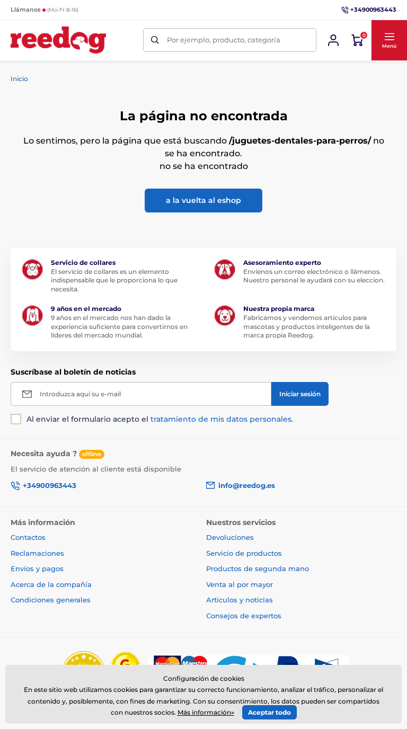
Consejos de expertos (243, 615)
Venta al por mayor (239, 584)
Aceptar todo (269, 712)
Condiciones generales (51, 599)
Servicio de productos (244, 553)
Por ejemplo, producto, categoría (223, 39)
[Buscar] (155, 40)
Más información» (206, 712)
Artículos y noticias (239, 599)
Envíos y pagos (37, 568)
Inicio (19, 79)
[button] (389, 40)
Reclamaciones (37, 553)
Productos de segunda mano (257, 568)
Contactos (28, 537)
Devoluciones (230, 537)
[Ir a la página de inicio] (58, 40)
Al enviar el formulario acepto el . (159, 419)
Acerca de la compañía (51, 584)
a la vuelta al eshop (203, 200)
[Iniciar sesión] (333, 40)
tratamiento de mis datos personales (221, 419)
